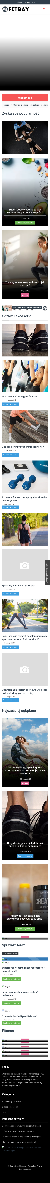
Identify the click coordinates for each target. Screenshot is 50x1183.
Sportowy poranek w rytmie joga (19, 585)
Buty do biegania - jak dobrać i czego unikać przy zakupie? (25, 845)
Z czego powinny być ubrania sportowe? (23, 446)
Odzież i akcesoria (10, 404)
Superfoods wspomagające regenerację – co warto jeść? (25, 211)
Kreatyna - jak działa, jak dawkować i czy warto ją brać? (25, 917)
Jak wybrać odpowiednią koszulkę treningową (22, 1136)
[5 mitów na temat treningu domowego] (25, 308)
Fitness (25, 295)
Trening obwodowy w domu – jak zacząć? (25, 284)
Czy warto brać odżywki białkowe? (19, 1016)
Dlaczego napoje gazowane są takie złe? (20, 1142)
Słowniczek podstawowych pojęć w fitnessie (21, 1125)
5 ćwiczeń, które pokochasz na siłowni (18, 1131)
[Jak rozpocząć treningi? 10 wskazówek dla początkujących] (25, 1149)
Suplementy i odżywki (25, 222)
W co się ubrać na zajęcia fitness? (19, 396)
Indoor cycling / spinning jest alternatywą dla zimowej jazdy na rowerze (25, 770)
